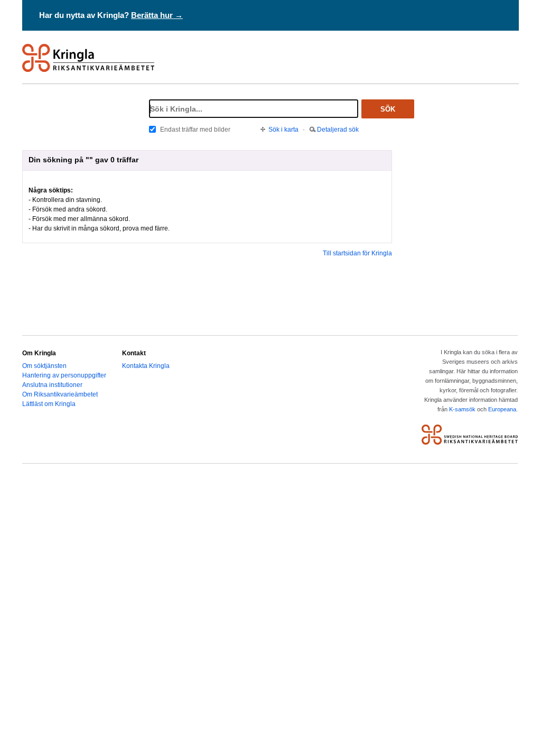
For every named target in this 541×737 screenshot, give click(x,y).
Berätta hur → (157, 15)
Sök (387, 109)
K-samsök (462, 409)
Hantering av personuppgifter (64, 375)
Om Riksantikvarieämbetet (60, 394)
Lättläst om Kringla (49, 404)
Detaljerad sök (338, 129)
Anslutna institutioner (52, 385)
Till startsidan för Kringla (357, 253)
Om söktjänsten (44, 366)
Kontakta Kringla (146, 366)
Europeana (502, 409)
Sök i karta (283, 129)
